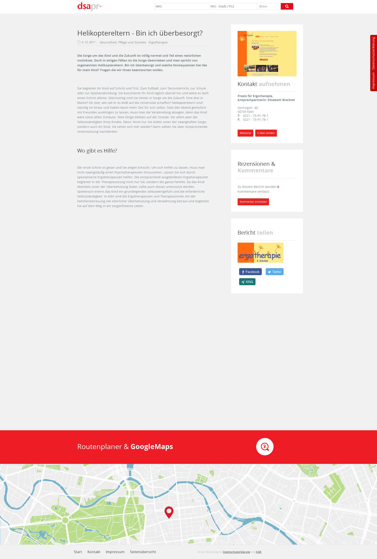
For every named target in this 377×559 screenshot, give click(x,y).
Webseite (245, 133)
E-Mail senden (266, 133)
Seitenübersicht (143, 551)
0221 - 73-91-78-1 (255, 115)
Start (78, 551)
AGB (258, 552)
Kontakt (93, 551)
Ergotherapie (157, 42)
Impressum (373, 80)
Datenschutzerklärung (373, 53)
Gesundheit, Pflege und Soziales (122, 42)
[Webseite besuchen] (267, 53)
